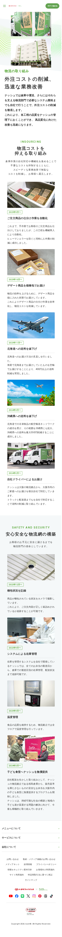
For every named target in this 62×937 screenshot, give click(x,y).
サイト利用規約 (15, 864)
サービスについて (11, 826)
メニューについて (11, 817)
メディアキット (11, 853)
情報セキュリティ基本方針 (18, 858)
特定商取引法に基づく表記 (39, 864)
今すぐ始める (52, 6)
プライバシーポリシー (45, 853)
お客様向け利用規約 (44, 858)
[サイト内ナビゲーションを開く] (5, 6)
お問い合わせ (11, 848)
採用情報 (27, 853)
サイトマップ (30, 869)
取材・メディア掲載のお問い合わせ (38, 848)
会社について (9, 835)
